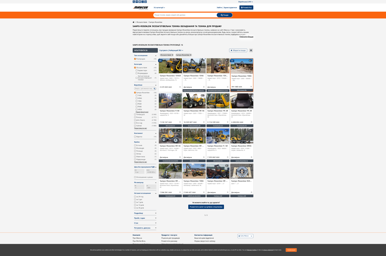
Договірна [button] (188, 87)
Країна (137, 142)
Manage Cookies (252, 250)
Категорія (138, 64)
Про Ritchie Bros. (139, 241)
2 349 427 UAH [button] (190, 192)
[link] (170, 65)
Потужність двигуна (142, 228)
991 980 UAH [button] (237, 87)
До (147, 185)
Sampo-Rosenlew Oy (242, 161)
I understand (291, 250)
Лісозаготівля (141, 22)
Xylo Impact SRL (242, 90)
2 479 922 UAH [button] (166, 87)
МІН (136, 170)
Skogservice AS (194, 161)
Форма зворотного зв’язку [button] (204, 241)
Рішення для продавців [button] (170, 238)
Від (135, 185)
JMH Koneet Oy (170, 125)
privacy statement (268, 250)
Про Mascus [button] (137, 238)
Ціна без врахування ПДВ (144, 167)
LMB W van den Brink (194, 196)
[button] (145, 50)
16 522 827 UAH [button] (190, 122)
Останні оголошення (142, 193)
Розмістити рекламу (169, 241)
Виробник (138, 85)
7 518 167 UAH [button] (166, 122)
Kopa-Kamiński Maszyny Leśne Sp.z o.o (195, 90)
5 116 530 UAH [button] (213, 122)
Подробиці (138, 213)
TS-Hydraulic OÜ (218, 125)
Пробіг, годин (139, 218)
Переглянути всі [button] (142, 112)
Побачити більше (246, 37)
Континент (138, 133)
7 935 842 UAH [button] (213, 157)
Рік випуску (138, 182)
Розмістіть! (247, 7)
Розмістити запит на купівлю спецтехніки (206, 207)
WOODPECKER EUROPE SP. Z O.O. (218, 90)
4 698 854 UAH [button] (237, 122)
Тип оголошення (140, 55)
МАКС (148, 170)
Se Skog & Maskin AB (194, 125)
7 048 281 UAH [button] (166, 192)
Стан (136, 223)
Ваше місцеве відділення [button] (204, 238)
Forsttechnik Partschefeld (170, 161)
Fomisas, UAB (218, 196)
